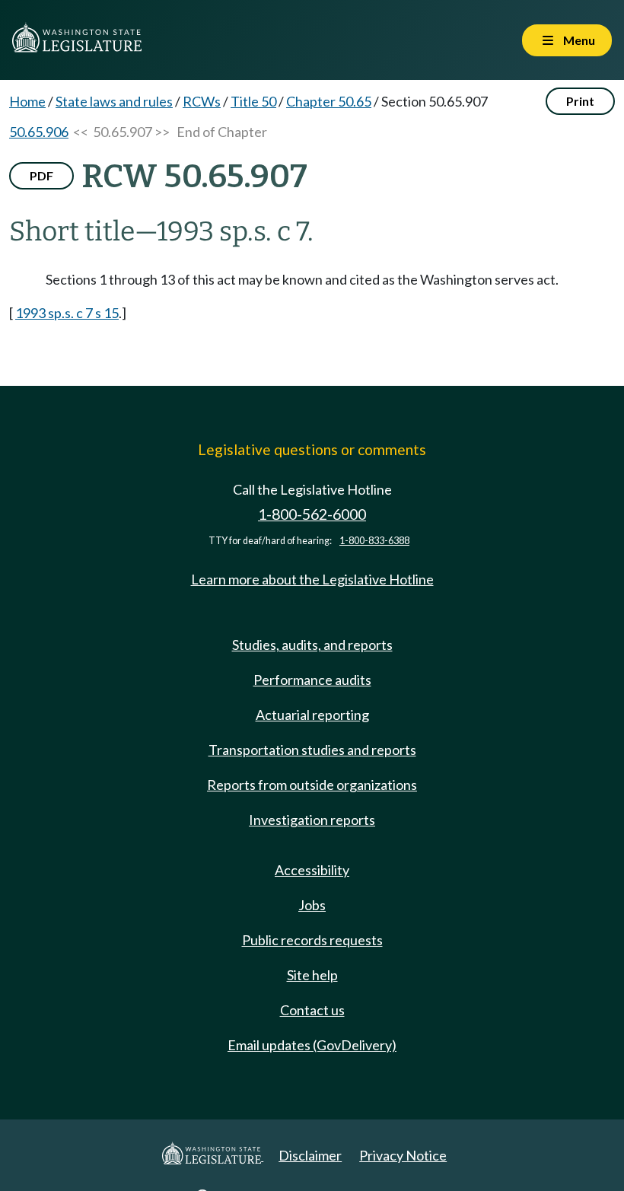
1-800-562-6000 (312, 514)
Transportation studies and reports (312, 749)
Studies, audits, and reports (312, 644)
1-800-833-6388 (374, 540)
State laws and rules (114, 101)
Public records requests (312, 939)
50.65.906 (38, 131)
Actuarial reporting (312, 714)
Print (580, 101)
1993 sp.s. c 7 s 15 (67, 312)
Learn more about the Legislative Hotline (312, 579)
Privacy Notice (403, 1155)
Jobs (312, 904)
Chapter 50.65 (328, 101)
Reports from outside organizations (312, 784)
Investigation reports (312, 819)
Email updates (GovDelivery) (312, 1045)
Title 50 (253, 101)
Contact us (312, 1010)
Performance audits (312, 679)
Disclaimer (310, 1155)
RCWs (202, 101)
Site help (312, 974)
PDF (41, 175)
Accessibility (312, 869)
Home (27, 101)
